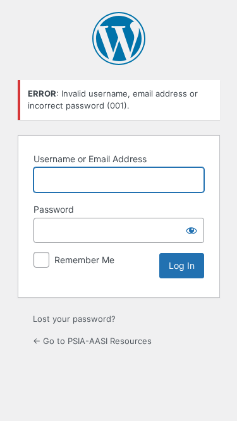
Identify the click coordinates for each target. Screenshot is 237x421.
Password (53, 209)
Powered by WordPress (118, 38)
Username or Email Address (90, 158)
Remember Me (84, 259)
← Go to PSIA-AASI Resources (92, 341)
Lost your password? (74, 319)
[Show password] (191, 230)
